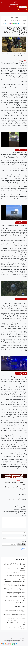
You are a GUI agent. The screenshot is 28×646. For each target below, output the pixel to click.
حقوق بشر (16, 17)
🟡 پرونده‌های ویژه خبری (23, 6)
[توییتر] (8, 24)
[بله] (16, 24)
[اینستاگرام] (10, 24)
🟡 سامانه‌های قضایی (23, 9)
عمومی (11, 17)
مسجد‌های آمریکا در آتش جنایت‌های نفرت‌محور (13, 573)
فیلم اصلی (22, 153)
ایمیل (24, 536)
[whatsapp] (10, 499)
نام (25, 530)
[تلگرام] (18, 24)
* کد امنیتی (23, 541)
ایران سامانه (10, 641)
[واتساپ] (14, 24)
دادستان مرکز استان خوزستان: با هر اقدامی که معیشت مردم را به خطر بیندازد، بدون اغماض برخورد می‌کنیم (14, 564)
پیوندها (25, 643)
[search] (1, 2)
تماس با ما (22, 643)
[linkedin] (13, 499)
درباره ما (18, 643)
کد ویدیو (18, 150)
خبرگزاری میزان (23, 60)
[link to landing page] (14, 2)
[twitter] (19, 499)
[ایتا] (12, 24)
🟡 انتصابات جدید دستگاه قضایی (12, 6)
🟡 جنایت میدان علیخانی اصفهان (13, 9)
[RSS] (5, 644)
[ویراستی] (5, 24)
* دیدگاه (23, 515)
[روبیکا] (3, 24)
